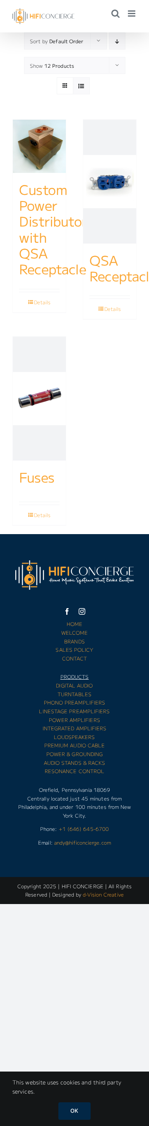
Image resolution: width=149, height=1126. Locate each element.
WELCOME (74, 632)
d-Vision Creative (103, 894)
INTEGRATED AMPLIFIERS (75, 728)
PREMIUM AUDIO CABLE (74, 745)
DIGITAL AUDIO (74, 685)
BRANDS (74, 641)
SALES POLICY (74, 649)
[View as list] (81, 86)
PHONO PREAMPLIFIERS (75, 702)
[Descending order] (117, 40)
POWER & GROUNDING (74, 753)
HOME (74, 623)
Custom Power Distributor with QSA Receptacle (53, 229)
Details (42, 302)
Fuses (37, 476)
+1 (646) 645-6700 (84, 828)
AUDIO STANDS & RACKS (75, 762)
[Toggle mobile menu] (132, 13)
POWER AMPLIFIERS (74, 719)
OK (74, 1110)
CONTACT (74, 658)
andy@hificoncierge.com (82, 842)
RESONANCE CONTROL (75, 770)
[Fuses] (39, 399)
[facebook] (67, 611)
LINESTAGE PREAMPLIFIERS (74, 711)
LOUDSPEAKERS (74, 736)
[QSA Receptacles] (109, 182)
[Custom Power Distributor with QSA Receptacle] (39, 146)
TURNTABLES (74, 693)
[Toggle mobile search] (115, 13)
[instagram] (82, 611)
